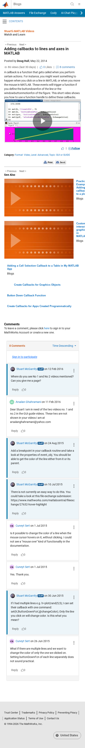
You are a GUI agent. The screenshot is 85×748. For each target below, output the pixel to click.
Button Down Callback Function (26, 295)
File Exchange (37, 12)
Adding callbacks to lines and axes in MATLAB (36, 51)
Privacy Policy (46, 712)
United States (69, 735)
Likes (47, 67)
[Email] (60, 162)
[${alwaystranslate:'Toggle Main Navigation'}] (79, 4)
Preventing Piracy (67, 712)
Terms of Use (35, 718)
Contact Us (53, 718)
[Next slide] (78, 13)
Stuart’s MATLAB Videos (19, 31)
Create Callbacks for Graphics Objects (37, 284)
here (46, 328)
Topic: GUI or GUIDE (59, 155)
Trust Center (11, 712)
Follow (75, 148)
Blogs (17, 4)
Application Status (14, 718)
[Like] (62, 148)
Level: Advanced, (40, 155)
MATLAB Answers (13, 12)
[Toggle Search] (72, 4)
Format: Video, (22, 155)
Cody (53, 12)
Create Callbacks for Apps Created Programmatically (39, 306)
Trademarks (28, 712)
